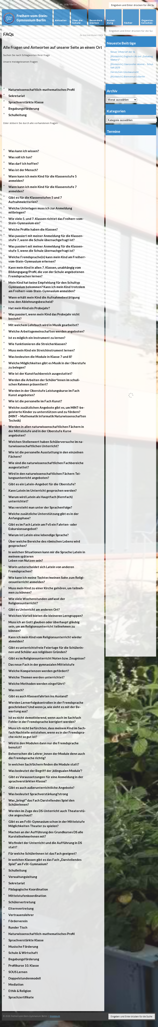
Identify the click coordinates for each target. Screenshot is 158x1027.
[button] (53, 89)
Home (94, 35)
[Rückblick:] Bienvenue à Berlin (127, 76)
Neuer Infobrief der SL (122, 51)
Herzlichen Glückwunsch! (124, 72)
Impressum (55, 1016)
